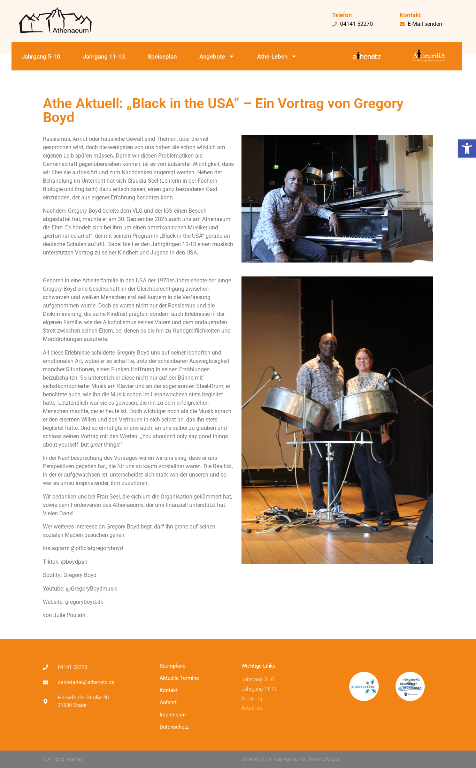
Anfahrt (168, 702)
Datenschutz (174, 727)
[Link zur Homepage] (70, 20)
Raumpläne (172, 666)
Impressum (173, 715)
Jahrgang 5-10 (41, 56)
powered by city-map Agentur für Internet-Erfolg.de (290, 759)
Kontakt (169, 690)
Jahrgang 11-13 (104, 56)
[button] (467, 148)
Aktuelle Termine (179, 678)
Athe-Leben (272, 56)
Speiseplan (162, 56)
